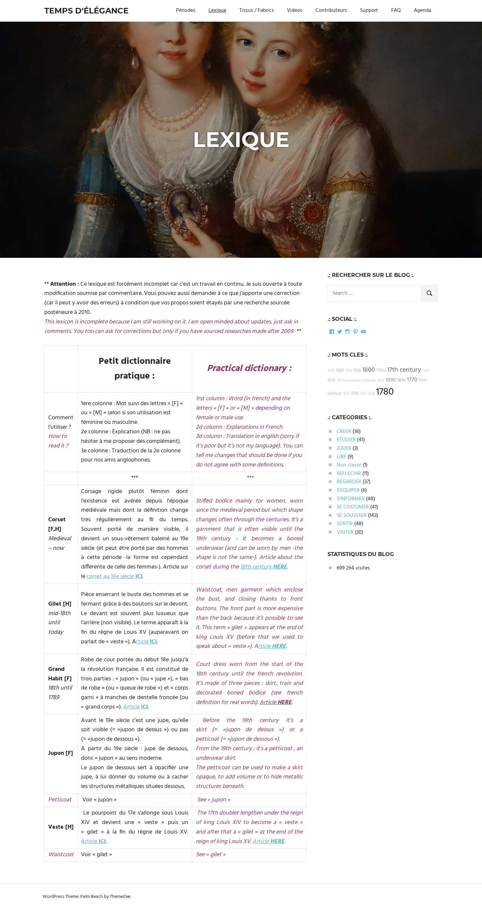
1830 (331, 380)
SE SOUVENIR (352, 515)
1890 (391, 380)
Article (135, 707)
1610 (363, 394)
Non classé (349, 465)
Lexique (217, 10)
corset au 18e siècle (110, 576)
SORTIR (345, 524)
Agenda (422, 10)
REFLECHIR (349, 473)
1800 (368, 370)
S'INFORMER (351, 499)
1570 (331, 371)
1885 (380, 380)
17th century (404, 370)
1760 (357, 370)
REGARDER (349, 482)
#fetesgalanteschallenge (356, 380)
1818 (348, 371)
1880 (340, 370)
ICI (138, 576)
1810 (401, 380)
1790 (355, 393)
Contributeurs (331, 10)
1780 (385, 392)
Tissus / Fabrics (256, 10)
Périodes (185, 10)
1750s (381, 370)
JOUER (344, 448)
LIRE (341, 457)
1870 (346, 394)
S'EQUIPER (348, 490)
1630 (425, 371)
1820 (371, 394)
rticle (146, 642)
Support (369, 10)
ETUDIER (346, 440)
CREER (344, 431)
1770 (412, 380)
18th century (263, 567)
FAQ (396, 10)
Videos (294, 10)
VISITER (345, 532)
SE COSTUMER (353, 507)
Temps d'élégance (86, 10)
